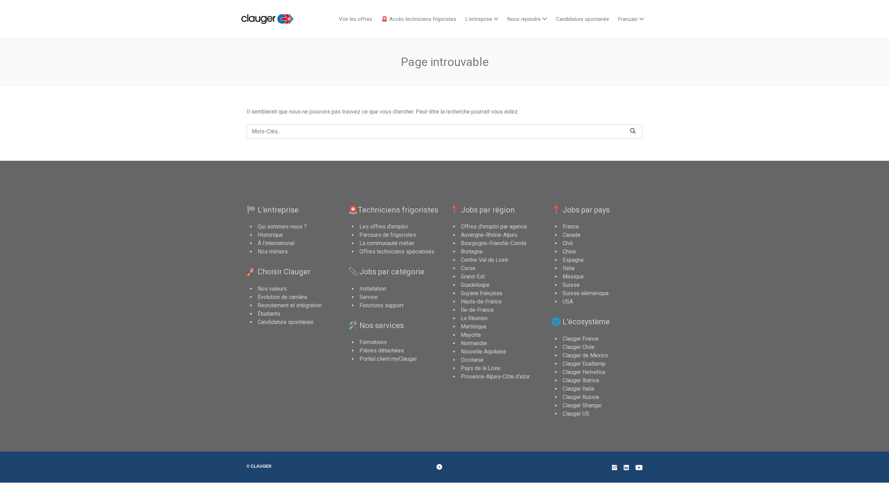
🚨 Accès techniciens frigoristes (418, 19)
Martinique (474, 326)
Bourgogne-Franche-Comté (493, 243)
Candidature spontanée (582, 19)
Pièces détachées (381, 350)
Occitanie (472, 360)
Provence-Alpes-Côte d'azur (495, 376)
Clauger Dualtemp (584, 363)
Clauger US (576, 413)
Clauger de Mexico (585, 355)
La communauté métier (387, 243)
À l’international (276, 243)
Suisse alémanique (586, 293)
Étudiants (269, 313)
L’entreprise (478, 19)
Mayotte (471, 335)
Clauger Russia (581, 397)
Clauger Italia (578, 388)
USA (568, 301)
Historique (270, 235)
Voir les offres (355, 19)
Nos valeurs (272, 288)
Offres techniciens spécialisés (396, 251)
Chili (568, 243)
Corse (468, 268)
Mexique (573, 276)
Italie (569, 268)
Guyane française (481, 293)
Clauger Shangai (582, 405)
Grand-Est (473, 276)
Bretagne (472, 251)
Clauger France (581, 338)
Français (628, 19)
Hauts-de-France (481, 301)
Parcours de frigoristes (387, 235)
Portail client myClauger (388, 359)
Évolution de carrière (282, 297)
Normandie (474, 343)
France (571, 226)
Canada (571, 235)
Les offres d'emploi (383, 226)
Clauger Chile (579, 347)
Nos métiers (273, 251)
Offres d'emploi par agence (494, 226)
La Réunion (474, 318)
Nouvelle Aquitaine (483, 351)
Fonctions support (381, 305)
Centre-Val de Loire (484, 260)
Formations (373, 342)
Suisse (571, 285)
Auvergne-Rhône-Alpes (489, 235)
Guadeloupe (475, 285)
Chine (569, 251)
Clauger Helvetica (584, 372)
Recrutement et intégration (290, 305)
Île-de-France (477, 310)
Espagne (573, 260)
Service (368, 297)
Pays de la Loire (480, 368)
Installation (372, 288)
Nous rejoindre (524, 19)
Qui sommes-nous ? (282, 226)
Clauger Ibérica (581, 380)
